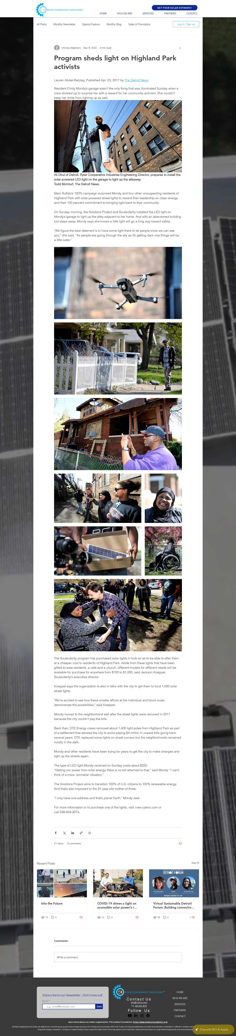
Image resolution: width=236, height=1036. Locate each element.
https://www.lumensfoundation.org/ (150, 1022)
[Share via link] (81, 832)
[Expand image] (118, 283)
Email (45, 1001)
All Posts (42, 24)
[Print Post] (89, 832)
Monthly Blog (114, 24)
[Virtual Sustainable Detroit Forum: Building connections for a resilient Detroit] (174, 883)
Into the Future (52, 903)
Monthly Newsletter (64, 24)
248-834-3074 (141, 1006)
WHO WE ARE (179, 998)
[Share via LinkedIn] (72, 832)
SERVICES (180, 1004)
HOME (180, 992)
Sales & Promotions (139, 24)
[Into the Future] (62, 883)
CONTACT (180, 1016)
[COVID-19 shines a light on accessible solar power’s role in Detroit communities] (118, 883)
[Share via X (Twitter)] (64, 832)
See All (195, 862)
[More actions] (180, 48)
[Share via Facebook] (55, 832)
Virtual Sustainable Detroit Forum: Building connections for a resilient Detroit (173, 905)
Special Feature (91, 24)
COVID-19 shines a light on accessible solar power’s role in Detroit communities (118, 905)
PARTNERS (180, 1010)
